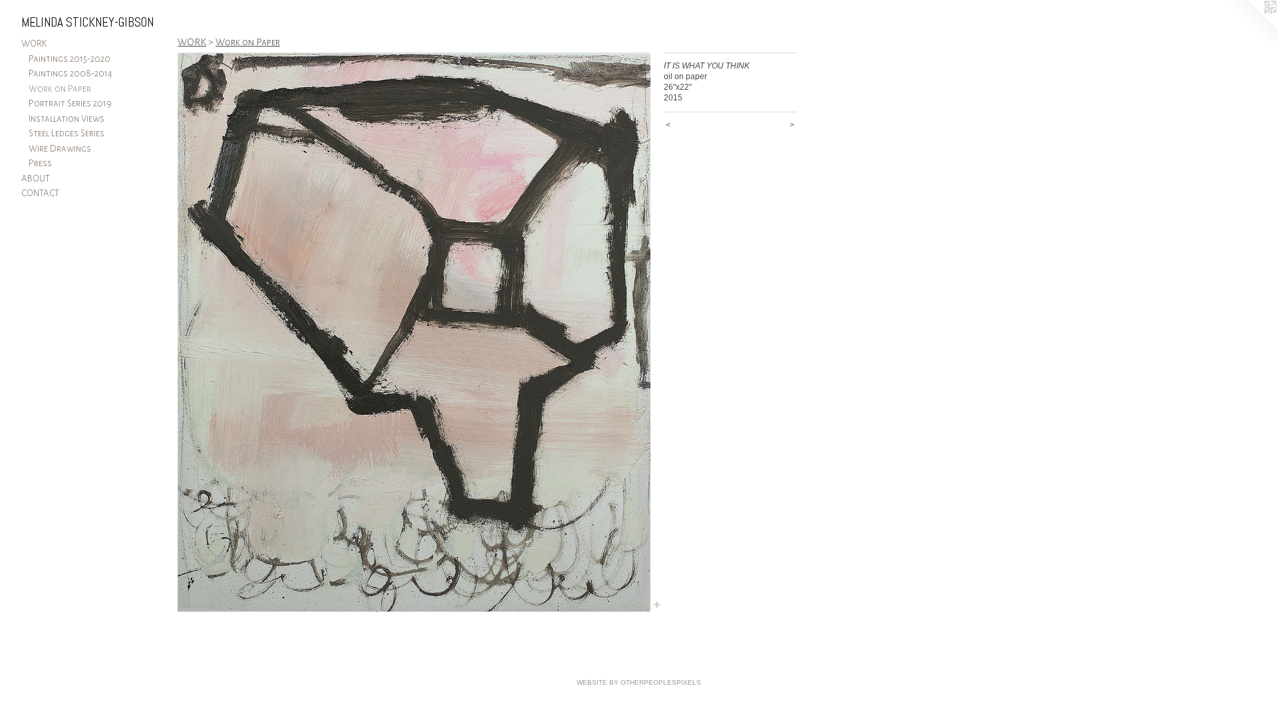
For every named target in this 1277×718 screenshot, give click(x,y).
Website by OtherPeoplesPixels (639, 682)
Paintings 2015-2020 (69, 59)
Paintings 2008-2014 (70, 73)
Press (40, 163)
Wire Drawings (60, 149)
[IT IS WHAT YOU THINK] (414, 332)
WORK (34, 44)
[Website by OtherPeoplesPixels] (1250, 26)
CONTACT (40, 193)
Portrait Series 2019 (70, 103)
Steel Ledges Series (66, 133)
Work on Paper (60, 89)
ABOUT (35, 178)
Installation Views (66, 119)
